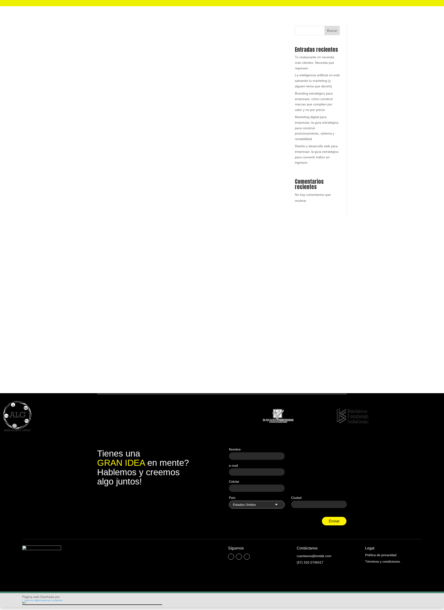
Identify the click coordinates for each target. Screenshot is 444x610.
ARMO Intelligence (170, 153)
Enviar (334, 521)
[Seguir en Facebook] (231, 557)
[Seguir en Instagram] (239, 557)
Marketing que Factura (202, 153)
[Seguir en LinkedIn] (247, 557)
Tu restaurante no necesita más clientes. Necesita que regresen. (314, 62)
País (232, 498)
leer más (108, 176)
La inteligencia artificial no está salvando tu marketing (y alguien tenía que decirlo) (179, 146)
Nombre (235, 449)
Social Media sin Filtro (208, 329)
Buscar (332, 30)
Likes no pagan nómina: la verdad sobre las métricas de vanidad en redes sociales (178, 322)
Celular (234, 481)
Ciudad (296, 498)
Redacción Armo (120, 153)
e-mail (233, 465)
